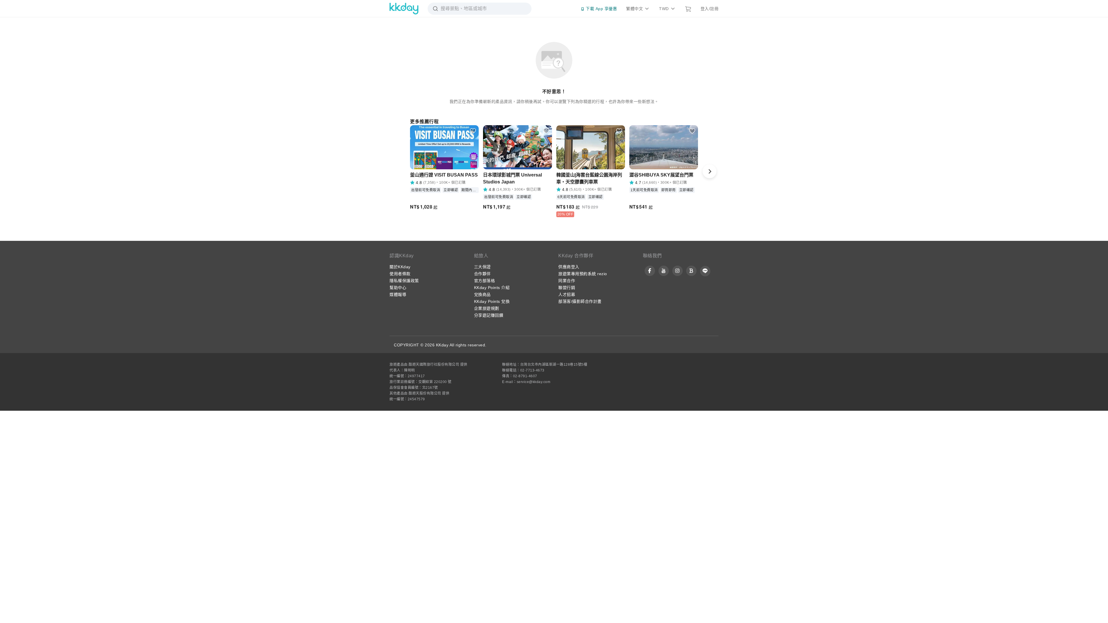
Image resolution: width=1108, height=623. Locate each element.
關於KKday (400, 266)
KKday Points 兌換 (492, 301)
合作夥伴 (482, 273)
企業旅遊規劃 (486, 308)
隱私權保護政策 (404, 280)
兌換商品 (482, 294)
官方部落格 (484, 280)
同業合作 (566, 280)
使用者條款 (400, 273)
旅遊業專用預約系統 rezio (582, 273)
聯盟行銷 (566, 287)
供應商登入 (568, 266)
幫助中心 (398, 287)
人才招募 (566, 294)
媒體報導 (398, 294)
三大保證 (482, 266)
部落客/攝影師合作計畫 (580, 301)
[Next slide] (709, 171)
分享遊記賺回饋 (489, 315)
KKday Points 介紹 (492, 287)
